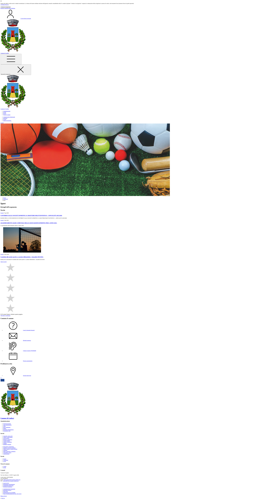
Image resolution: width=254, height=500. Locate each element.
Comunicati (5, 460)
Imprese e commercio (7, 439)
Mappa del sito (4, 496)
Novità (2, 213)
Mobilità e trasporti (7, 444)
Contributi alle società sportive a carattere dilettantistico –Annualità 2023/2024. (22, 257)
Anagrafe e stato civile (8, 436)
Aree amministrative (7, 424)
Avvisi (4, 461)
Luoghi (4, 466)
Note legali (5, 491)
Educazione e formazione (8, 446)
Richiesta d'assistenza (7, 486)
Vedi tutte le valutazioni (5, 315)
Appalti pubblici (6, 440)
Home (4, 197)
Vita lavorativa (6, 438)
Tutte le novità (3, 261)
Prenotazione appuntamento (9, 484)
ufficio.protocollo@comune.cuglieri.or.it (12, 479)
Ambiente (5, 450)
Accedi (2, 122)
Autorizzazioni (6, 453)
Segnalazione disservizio (8, 485)
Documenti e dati (6, 430)
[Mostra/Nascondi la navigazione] (11, 59)
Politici (4, 428)
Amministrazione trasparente (9, 489)
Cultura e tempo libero (8, 437)
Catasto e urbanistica (7, 442)
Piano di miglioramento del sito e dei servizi (12, 493)
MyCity (3, 498)
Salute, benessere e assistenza (9, 451)
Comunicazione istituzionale (9, 117)
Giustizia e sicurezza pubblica (9, 447)
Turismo (5, 443)
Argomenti (5, 199)
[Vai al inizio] (1, 378)
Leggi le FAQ (6, 483)
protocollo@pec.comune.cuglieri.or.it (11, 480)
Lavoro (4, 119)
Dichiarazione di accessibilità (9, 492)
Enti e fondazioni (6, 427)
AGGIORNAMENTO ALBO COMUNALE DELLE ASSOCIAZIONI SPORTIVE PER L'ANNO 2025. (29, 223)
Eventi (4, 467)
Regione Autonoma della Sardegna (8, 8)
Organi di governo (7, 423)
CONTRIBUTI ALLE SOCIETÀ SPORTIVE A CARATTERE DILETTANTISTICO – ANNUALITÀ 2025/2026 (31, 215)
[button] (6, 111)
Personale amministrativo (8, 429)
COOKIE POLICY (5, 4)
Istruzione (5, 118)
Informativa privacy (7, 490)
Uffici (4, 426)
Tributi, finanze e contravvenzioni (10, 449)
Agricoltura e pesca (7, 452)
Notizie (4, 459)
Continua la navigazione (5, 7)
